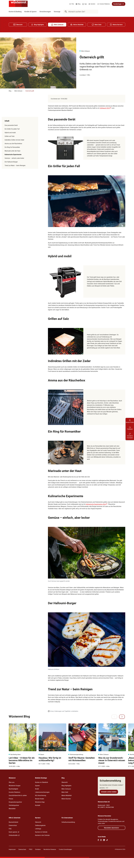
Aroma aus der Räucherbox (13, 144)
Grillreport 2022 (105, 108)
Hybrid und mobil (10, 133)
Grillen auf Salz (9, 136)
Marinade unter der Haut (12, 151)
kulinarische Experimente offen (96, 504)
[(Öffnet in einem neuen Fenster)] (98, 840)
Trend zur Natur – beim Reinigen (15, 165)
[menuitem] (15, 11)
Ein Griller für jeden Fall (12, 129)
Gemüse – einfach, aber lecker (14, 158)
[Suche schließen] (96, 11)
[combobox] (81, 11)
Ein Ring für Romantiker (12, 147)
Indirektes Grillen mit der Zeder (14, 140)
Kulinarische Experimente (13, 154)
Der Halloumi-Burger (11, 162)
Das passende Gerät (11, 125)
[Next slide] (122, 716)
